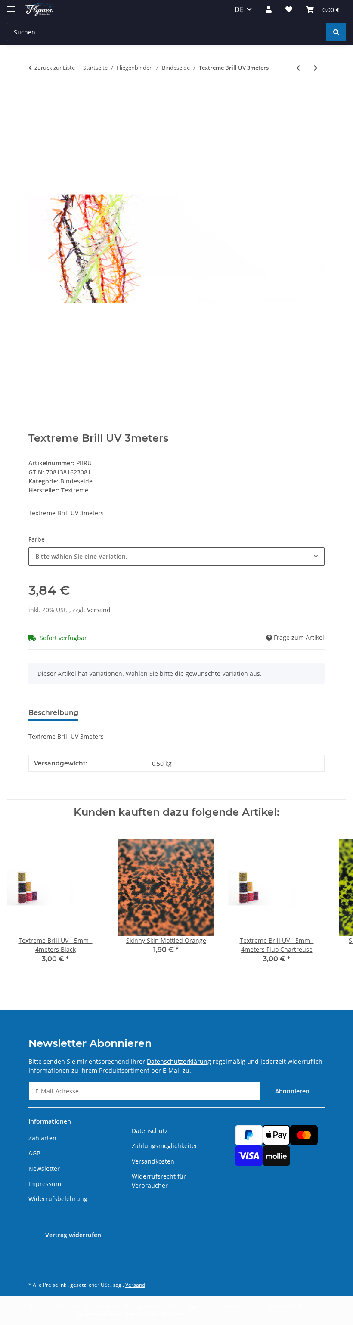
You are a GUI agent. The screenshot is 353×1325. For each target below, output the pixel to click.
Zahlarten (42, 1138)
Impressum (44, 1183)
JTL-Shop (308, 1306)
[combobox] (176, 556)
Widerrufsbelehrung (57, 1199)
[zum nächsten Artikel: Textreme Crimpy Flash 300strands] (316, 68)
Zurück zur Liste (54, 67)
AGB (34, 1153)
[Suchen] (336, 32)
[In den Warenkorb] (35, 96)
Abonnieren (292, 1091)
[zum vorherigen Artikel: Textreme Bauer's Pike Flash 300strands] (298, 68)
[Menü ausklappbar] (11, 5)
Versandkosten (153, 1161)
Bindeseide (76, 481)
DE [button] (239, 9)
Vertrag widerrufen (73, 1235)
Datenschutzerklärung (179, 1061)
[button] (269, 9)
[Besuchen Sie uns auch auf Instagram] (37, 1265)
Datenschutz (150, 1131)
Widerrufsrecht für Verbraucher (159, 1180)
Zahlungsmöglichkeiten (165, 1146)
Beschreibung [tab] (53, 713)
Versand (99, 610)
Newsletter (44, 1168)
